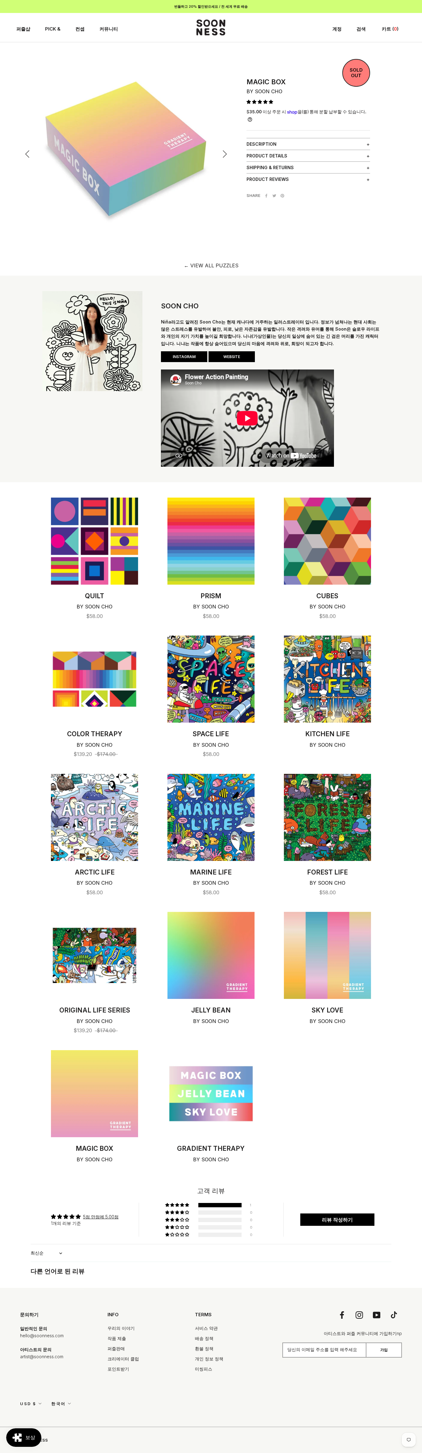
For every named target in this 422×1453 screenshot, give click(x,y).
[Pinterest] (282, 196)
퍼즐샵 (23, 29)
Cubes (327, 596)
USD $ (28, 1403)
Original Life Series (94, 1010)
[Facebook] (266, 196)
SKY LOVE (327, 1010)
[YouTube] (376, 1315)
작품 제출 (117, 1338)
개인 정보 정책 (209, 1358)
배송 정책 (204, 1338)
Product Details (267, 155)
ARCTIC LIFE (95, 872)
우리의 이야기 (121, 1328)
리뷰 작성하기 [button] (337, 1220)
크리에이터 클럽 (123, 1358)
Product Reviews (268, 179)
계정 (337, 29)
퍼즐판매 (116, 1348)
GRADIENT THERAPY (211, 1148)
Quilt (94, 596)
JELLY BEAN (211, 1010)
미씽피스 (203, 1369)
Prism (210, 596)
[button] (260, 101)
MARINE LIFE (211, 872)
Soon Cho (268, 91)
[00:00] (125, 147)
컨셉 (80, 29)
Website (231, 356)
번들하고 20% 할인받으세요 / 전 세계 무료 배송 (211, 6)
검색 (361, 29)
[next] (224, 154)
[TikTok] (394, 1315)
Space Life (211, 734)
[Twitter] (274, 196)
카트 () (390, 29)
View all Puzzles (211, 265)
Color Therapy (94, 734)
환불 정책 (204, 1348)
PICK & (53, 29)
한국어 (58, 1403)
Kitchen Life (327, 734)
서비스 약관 (206, 1328)
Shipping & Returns (270, 167)
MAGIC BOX (94, 1148)
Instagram (184, 356)
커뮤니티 (108, 29)
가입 (384, 1349)
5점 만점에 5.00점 (101, 1216)
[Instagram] (359, 1315)
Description (261, 144)
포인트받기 (118, 1369)
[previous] (28, 154)
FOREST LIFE (327, 872)
